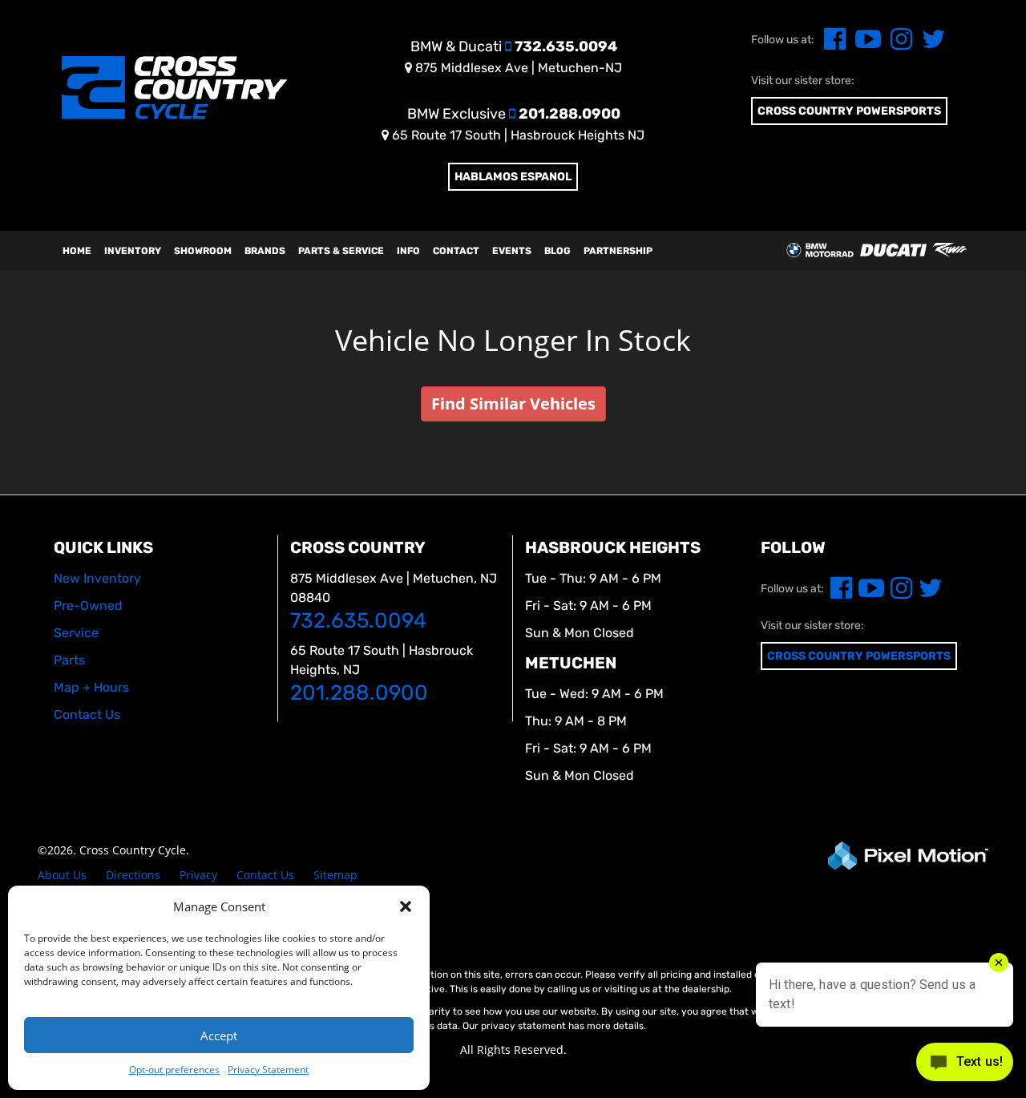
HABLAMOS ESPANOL (513, 177)
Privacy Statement (268, 1069)
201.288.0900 (513, 114)
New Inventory (97, 578)
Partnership (618, 250)
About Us (62, 874)
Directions (133, 874)
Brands (264, 250)
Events (511, 250)
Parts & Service (341, 250)
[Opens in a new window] (832, 43)
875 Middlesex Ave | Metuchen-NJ (517, 67)
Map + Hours (91, 687)
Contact (456, 250)
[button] (406, 906)
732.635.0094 (513, 46)
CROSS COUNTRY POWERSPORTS (849, 111)
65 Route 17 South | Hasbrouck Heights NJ (516, 135)
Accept (218, 1035)
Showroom (203, 250)
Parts (69, 660)
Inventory (132, 250)
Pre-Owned (88, 605)
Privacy (198, 874)
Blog (557, 250)
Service (76, 632)
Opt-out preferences (174, 1069)
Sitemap (335, 874)
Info (408, 250)
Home (77, 250)
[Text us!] (964, 1065)
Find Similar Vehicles (513, 403)
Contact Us (265, 874)
